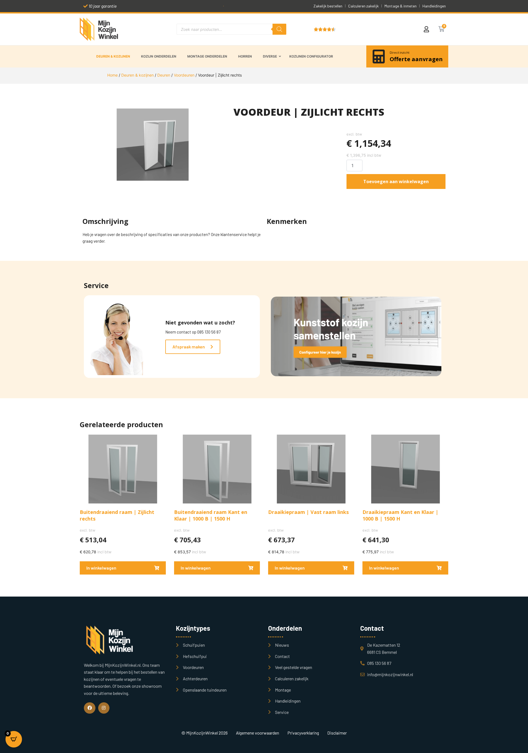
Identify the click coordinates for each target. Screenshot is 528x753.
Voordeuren (184, 75)
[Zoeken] (279, 29)
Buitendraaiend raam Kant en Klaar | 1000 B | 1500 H (210, 515)
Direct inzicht (399, 52)
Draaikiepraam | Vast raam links (308, 512)
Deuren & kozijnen (137, 75)
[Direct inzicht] (379, 56)
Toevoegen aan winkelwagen (396, 181)
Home (112, 75)
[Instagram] (104, 708)
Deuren (163, 75)
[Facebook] (89, 708)
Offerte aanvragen (416, 59)
